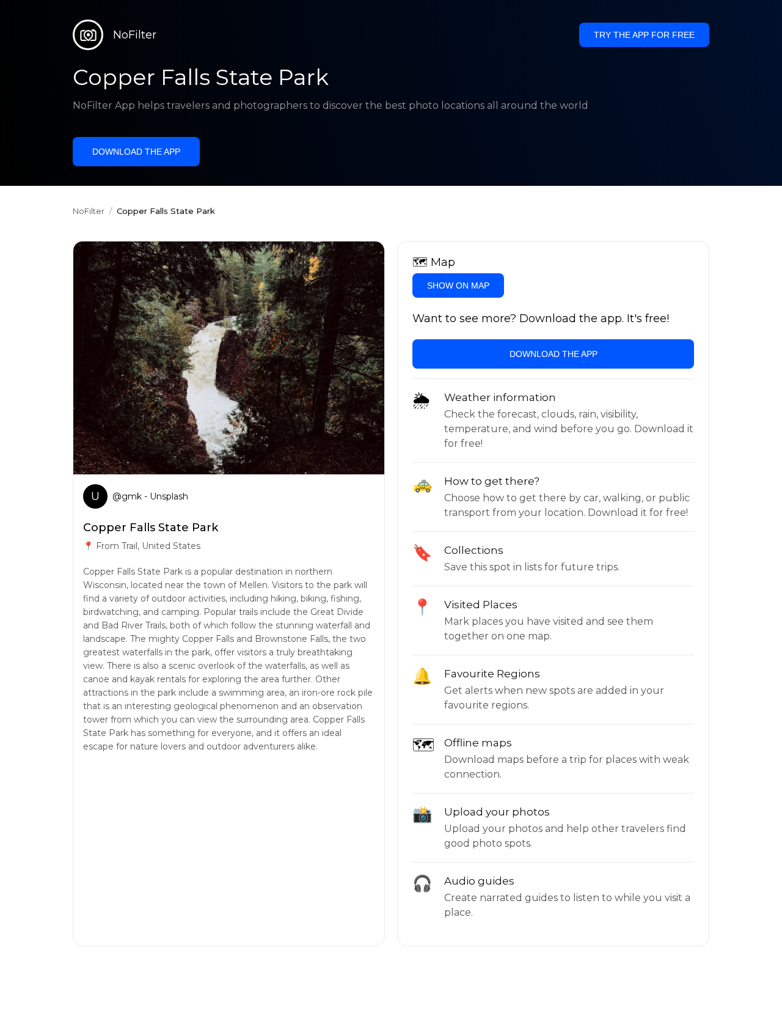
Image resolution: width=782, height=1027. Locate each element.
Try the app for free (644, 35)
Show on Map (458, 285)
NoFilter (88, 211)
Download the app (136, 151)
